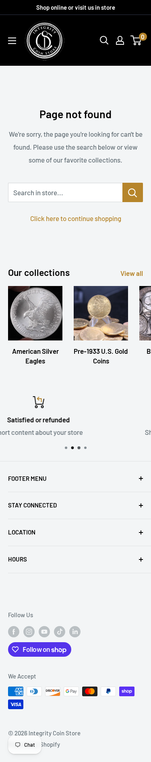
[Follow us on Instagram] (29, 631)
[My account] (120, 40)
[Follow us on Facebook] (13, 631)
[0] (136, 40)
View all (131, 273)
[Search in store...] (132, 192)
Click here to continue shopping (75, 218)
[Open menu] (12, 41)
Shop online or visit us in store (75, 7)
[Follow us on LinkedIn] (75, 631)
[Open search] (104, 40)
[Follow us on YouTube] (44, 631)
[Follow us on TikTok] (59, 631)
